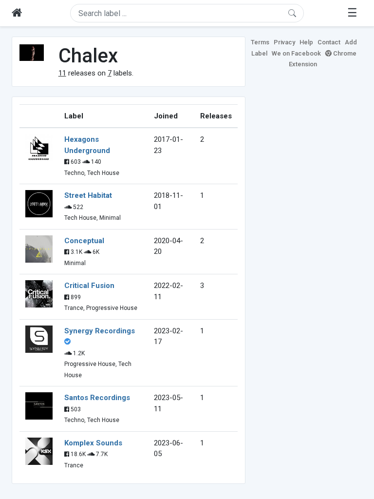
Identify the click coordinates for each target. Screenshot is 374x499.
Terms (260, 42)
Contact (329, 42)
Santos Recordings (97, 397)
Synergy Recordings (99, 330)
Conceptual (84, 240)
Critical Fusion (89, 285)
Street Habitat (88, 195)
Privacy (284, 42)
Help (306, 42)
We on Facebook (296, 53)
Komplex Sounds (93, 443)
